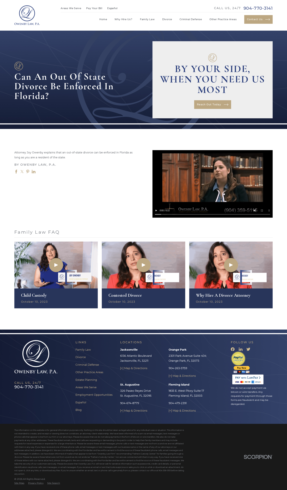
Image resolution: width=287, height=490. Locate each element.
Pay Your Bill (94, 8)
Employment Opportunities (94, 394)
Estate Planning (86, 380)
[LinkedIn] (240, 349)
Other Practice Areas (89, 372)
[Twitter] (248, 349)
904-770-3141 (258, 8)
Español (112, 8)
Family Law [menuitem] (147, 19)
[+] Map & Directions (133, 368)
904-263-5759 (178, 368)
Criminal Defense (87, 364)
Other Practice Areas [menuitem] (223, 19)
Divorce (80, 357)
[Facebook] (233, 349)
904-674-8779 (129, 403)
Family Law (83, 349)
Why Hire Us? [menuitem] (123, 19)
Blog (78, 410)
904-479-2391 (178, 403)
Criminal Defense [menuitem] (191, 19)
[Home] (27, 15)
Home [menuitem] (103, 19)
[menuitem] (19, 483)
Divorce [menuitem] (167, 19)
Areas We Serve (71, 8)
